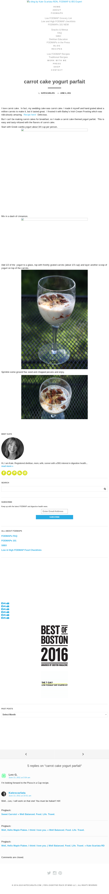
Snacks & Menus (59, 30)
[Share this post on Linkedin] (6, 603)
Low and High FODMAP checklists (58, 21)
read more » (7, 466)
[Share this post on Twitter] (4, 603)
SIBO (58, 36)
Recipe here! (30, 114)
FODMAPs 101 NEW (58, 24)
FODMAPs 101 (8, 540)
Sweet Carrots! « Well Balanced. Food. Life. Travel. (28, 814)
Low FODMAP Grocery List (58, 18)
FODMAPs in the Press (58, 42)
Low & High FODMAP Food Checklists (21, 550)
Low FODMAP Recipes (58, 54)
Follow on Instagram (9, 600)
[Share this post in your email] (8, 603)
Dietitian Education (58, 39)
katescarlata (48, 93)
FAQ (59, 33)
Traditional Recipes (58, 57)
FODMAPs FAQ (9, 536)
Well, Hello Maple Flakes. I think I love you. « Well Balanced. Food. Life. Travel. (43, 830)
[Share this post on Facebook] (2, 603)
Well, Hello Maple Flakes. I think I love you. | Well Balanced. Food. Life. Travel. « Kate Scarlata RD (52, 845)
